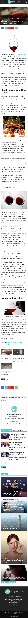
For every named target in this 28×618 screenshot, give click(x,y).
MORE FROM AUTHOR (18, 430)
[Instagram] (14, 424)
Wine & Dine (12, 5)
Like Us (4, 467)
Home (2, 5)
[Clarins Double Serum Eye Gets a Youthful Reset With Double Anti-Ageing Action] (14, 547)
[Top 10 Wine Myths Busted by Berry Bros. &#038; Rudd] (6, 352)
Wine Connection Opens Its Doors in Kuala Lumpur (6, 373)
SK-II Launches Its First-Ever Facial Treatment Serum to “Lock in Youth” (14, 578)
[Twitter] (17, 424)
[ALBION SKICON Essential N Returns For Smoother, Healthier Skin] (14, 522)
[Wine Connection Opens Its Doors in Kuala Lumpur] (6, 366)
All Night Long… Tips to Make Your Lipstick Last (21, 396)
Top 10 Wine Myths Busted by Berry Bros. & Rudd (6, 358)
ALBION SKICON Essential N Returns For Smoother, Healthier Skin (13, 527)
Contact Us (21, 612)
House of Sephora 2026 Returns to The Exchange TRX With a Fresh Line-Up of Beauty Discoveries (17, 436)
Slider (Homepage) (5, 18)
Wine (7, 379)
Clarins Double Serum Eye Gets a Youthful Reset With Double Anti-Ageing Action (13, 560)
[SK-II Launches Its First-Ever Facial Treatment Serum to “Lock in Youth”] (14, 573)
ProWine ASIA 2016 (19, 54)
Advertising (14, 612)
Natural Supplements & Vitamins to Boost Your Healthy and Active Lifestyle (7, 398)
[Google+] (11, 424)
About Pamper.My (7, 612)
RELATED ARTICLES (6, 430)
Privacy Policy (14, 613)
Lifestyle (6, 5)
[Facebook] (8, 424)
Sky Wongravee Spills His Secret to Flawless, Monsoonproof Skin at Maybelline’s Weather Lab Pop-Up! (17, 446)
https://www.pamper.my (14, 416)
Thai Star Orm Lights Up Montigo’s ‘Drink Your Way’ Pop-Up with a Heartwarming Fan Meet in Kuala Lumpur (17, 456)
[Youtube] (20, 424)
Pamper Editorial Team (7, 23)
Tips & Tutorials (13, 18)
